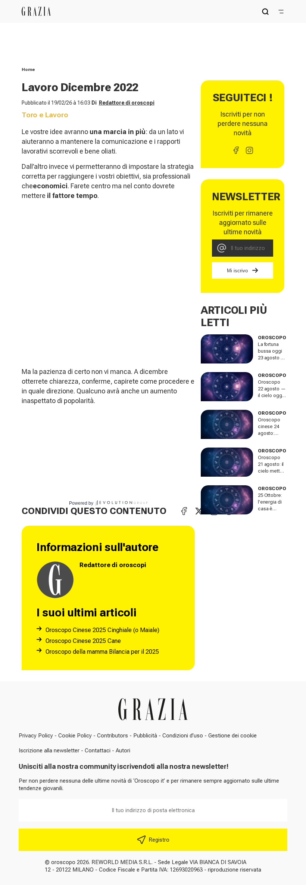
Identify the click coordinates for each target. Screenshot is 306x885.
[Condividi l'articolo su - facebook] (184, 511)
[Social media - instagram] (249, 150)
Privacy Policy (36, 735)
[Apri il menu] (281, 11)
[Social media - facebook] (236, 150)
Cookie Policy (75, 735)
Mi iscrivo (237, 270)
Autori (123, 750)
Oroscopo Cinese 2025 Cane (83, 640)
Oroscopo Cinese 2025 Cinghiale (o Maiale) (102, 630)
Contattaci (97, 750)
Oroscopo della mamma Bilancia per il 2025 (102, 651)
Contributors (112, 735)
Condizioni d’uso (182, 735)
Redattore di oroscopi (126, 103)
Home (28, 69)
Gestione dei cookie (232, 735)
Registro (159, 839)
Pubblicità (145, 735)
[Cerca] (265, 11)
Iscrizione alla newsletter (49, 750)
